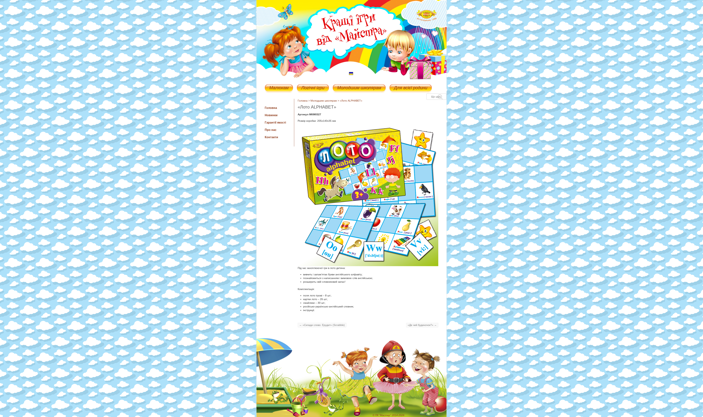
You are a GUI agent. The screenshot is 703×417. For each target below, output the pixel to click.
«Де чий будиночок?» (422, 325)
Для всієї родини (410, 88)
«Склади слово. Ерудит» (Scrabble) (322, 325)
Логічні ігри (312, 88)
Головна (303, 100)
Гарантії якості (275, 122)
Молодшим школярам (359, 88)
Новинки (271, 115)
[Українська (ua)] (351, 73)
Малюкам (279, 88)
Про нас (270, 129)
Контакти (271, 137)
